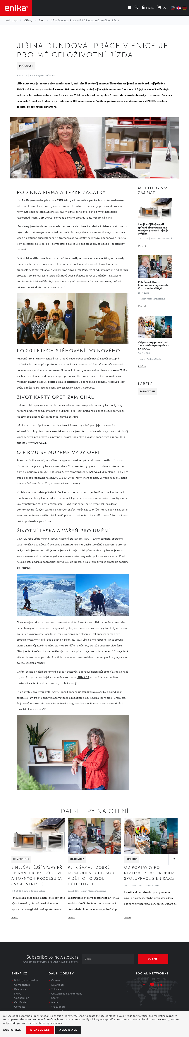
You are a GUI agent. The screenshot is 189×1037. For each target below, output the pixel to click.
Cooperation (21, 997)
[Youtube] (152, 985)
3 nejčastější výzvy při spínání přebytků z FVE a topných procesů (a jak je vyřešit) (153, 229)
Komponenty (21, 859)
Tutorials (56, 989)
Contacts (19, 1006)
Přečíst (142, 246)
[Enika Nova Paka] (16, 8)
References (21, 989)
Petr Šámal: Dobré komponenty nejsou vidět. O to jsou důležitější (154, 285)
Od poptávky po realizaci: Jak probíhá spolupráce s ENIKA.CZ (153, 345)
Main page (12, 20)
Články (28, 20)
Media (54, 1002)
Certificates (21, 1002)
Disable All (40, 1029)
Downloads (57, 984)
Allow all (68, 1029)
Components (22, 984)
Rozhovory (77, 859)
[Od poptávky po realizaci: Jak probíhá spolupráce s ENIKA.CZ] (155, 327)
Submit (153, 958)
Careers (55, 980)
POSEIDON (132, 859)
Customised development (66, 993)
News (17, 993)
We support (58, 1006)
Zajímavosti (26, 66)
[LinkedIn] (160, 985)
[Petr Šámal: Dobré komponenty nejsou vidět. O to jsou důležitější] (155, 266)
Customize (12, 1029)
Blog (41, 20)
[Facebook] (144, 985)
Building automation (26, 980)
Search (55, 997)
